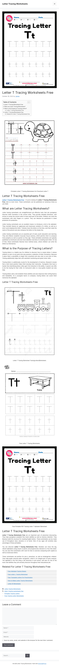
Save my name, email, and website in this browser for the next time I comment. (28, 640)
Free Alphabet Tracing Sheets (17, 571)
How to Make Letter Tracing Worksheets (20, 580)
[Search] (27, 655)
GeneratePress (42, 663)
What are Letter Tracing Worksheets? (14, 106)
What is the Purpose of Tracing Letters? (15, 108)
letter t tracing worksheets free (13, 591)
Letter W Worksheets (14, 583)
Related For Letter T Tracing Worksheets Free (18, 114)
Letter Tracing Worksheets (15, 4)
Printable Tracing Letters (12, 593)
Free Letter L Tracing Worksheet (18, 574)
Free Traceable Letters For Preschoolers (20, 577)
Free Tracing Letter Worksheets (14, 596)
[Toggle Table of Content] (28, 102)
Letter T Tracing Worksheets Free (13, 104)
